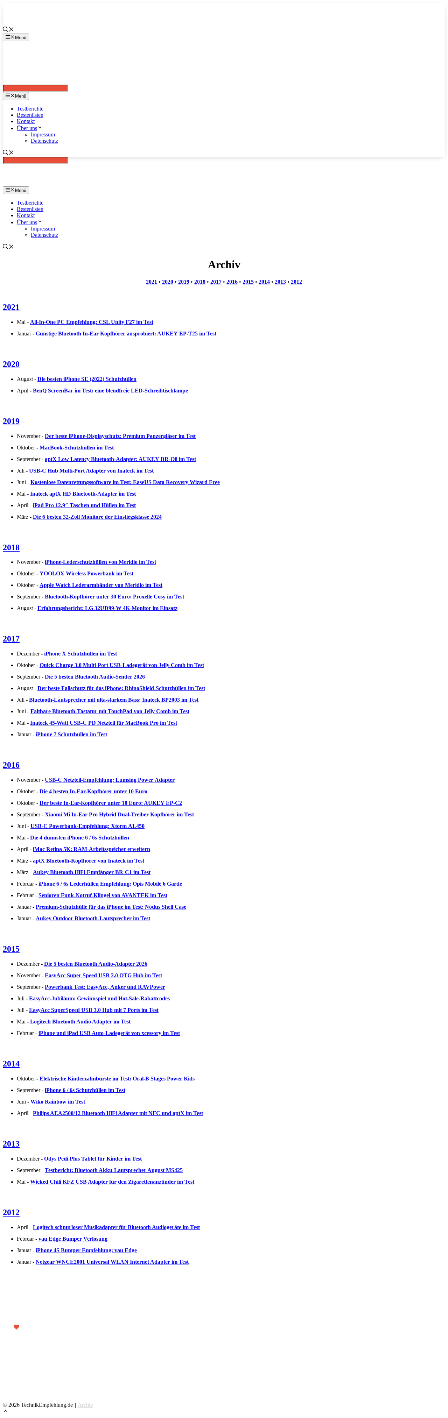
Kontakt (26, 121)
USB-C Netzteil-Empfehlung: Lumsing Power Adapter (110, 780)
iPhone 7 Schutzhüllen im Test (71, 734)
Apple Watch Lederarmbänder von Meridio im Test (101, 585)
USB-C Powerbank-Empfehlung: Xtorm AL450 (87, 826)
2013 (280, 282)
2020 (167, 282)
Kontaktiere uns (50, 1364)
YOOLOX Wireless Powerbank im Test (86, 573)
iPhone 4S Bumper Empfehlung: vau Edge (86, 1250)
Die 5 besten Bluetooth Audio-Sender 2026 (95, 677)
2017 (216, 282)
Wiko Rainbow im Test (57, 1102)
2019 (183, 282)
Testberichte (30, 109)
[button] (5, 1412)
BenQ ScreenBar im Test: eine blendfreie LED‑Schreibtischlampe (110, 391)
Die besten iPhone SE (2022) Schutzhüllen (86, 379)
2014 (264, 282)
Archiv (85, 1405)
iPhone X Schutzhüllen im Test (80, 654)
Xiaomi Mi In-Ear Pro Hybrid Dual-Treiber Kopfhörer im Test (119, 814)
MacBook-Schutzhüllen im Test (77, 448)
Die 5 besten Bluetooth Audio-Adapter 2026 (95, 964)
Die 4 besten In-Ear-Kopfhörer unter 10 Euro (93, 791)
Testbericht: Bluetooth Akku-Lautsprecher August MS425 (114, 1170)
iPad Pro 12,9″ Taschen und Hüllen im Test (84, 505)
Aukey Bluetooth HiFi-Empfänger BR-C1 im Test (91, 872)
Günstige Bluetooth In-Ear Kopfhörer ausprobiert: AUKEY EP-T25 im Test (126, 333)
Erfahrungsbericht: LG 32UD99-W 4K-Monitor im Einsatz (107, 608)
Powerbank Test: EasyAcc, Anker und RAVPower (105, 987)
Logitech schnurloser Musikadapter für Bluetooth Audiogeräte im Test (116, 1227)
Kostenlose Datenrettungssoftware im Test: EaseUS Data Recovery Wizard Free (125, 482)
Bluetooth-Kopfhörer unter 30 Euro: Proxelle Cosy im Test (114, 597)
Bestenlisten (30, 115)
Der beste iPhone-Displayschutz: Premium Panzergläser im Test (120, 436)
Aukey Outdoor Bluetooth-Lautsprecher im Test (93, 918)
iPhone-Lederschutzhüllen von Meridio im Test (100, 562)
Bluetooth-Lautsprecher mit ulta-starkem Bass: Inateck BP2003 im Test (113, 700)
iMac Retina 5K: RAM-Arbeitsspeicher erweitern (91, 849)
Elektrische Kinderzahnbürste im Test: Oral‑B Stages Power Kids (117, 1079)
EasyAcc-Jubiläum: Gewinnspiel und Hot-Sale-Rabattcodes (99, 998)
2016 (232, 282)
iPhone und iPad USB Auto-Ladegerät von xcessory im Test (109, 1033)
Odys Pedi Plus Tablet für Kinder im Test (93, 1159)
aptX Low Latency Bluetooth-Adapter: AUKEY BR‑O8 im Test (120, 459)
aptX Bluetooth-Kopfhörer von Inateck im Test (88, 861)
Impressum (43, 134)
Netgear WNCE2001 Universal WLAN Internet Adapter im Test (112, 1262)
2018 (199, 282)
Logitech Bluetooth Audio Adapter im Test (80, 1021)
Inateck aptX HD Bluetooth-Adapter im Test (83, 494)
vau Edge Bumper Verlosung (72, 1239)
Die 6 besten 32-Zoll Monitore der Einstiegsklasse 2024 (97, 517)
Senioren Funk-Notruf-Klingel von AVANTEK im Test (102, 895)
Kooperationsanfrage (55, 1373)
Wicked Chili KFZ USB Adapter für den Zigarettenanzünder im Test (112, 1182)
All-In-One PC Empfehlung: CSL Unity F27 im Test (91, 322)
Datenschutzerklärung (56, 1383)
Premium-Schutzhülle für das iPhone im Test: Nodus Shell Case (111, 907)
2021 (151, 282)
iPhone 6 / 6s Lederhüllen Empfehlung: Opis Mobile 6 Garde (110, 884)
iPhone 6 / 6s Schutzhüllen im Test (85, 1090)
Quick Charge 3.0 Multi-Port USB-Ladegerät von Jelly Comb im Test (122, 665)
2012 (296, 282)
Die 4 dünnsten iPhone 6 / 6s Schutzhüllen (79, 838)
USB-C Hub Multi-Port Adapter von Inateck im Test (91, 471)
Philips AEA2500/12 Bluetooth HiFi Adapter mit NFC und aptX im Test (118, 1113)
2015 (248, 282)
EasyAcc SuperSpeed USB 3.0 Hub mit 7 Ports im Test (94, 1010)
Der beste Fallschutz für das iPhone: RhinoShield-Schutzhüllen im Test (121, 688)
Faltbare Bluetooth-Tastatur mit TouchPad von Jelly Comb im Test (109, 711)
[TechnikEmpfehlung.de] (15, 81)
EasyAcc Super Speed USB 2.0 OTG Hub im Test (103, 975)
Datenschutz (44, 141)
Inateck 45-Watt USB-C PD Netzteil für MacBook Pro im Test (103, 723)
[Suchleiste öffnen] (8, 30)
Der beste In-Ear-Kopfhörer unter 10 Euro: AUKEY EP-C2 (111, 803)
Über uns (27, 128)
